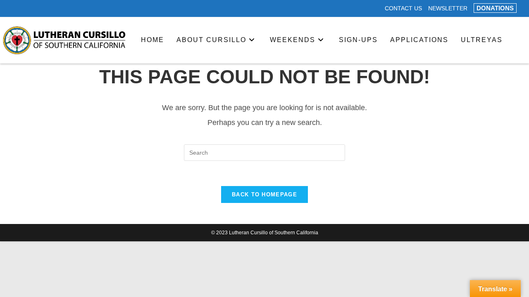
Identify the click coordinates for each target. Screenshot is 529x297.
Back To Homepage (264, 194)
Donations (495, 8)
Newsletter (447, 8)
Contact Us (403, 8)
